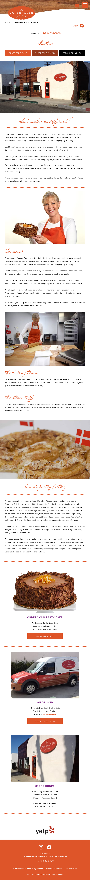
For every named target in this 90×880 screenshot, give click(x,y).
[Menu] (85, 5)
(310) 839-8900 (49, 714)
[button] (77, 4)
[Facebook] (49, 847)
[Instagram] (41, 847)
